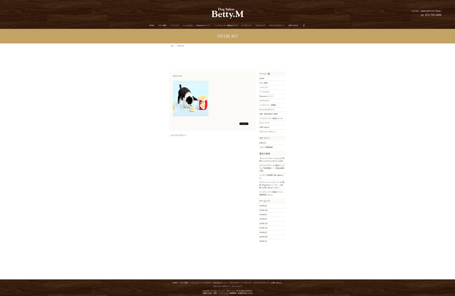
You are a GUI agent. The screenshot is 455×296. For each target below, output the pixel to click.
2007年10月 (263, 237)
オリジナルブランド (276, 25)
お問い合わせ (293, 25)
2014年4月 (263, 232)
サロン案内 (162, 25)
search (304, 25)
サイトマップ (264, 123)
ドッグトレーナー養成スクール (225, 25)
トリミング (174, 25)
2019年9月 (263, 215)
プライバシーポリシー (267, 132)
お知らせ (262, 143)
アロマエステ (260, 25)
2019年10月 (263, 210)
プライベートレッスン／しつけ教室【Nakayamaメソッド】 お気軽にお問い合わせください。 (271, 185)
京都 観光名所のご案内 (268, 114)
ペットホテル (188, 25)
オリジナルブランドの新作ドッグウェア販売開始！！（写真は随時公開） (271, 168)
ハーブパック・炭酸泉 (267, 105)
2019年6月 (263, 219)
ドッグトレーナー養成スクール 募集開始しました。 (271, 193)
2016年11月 (263, 228)
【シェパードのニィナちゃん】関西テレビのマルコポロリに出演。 (271, 159)
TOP (172, 46)
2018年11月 (263, 223)
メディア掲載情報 (266, 147)
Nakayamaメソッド (203, 25)
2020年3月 (263, 206)
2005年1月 (263, 241)
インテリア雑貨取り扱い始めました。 (271, 176)
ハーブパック (246, 25)
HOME (151, 25)
